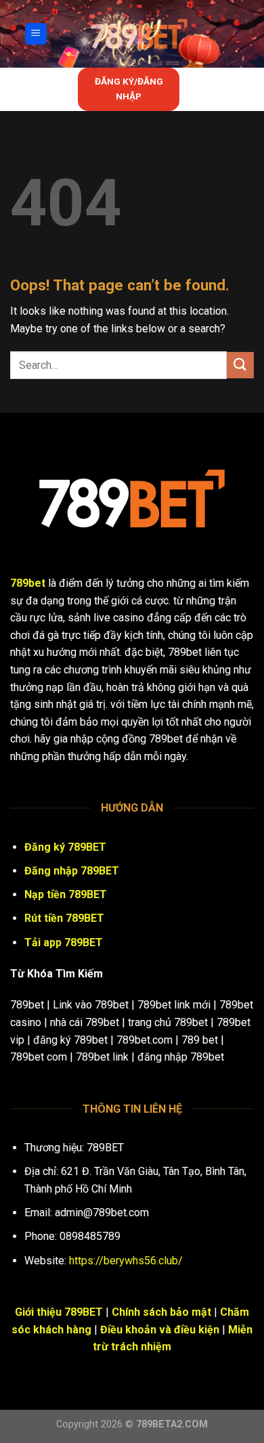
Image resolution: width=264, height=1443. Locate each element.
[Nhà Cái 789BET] (139, 34)
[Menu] (36, 34)
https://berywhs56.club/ (126, 1260)
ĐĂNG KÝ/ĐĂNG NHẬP (129, 89)
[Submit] (240, 365)
